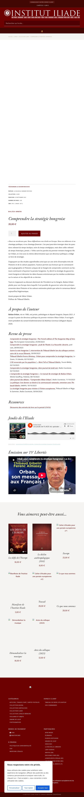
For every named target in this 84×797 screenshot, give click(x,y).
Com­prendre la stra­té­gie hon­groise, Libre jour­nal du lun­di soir (34, 368)
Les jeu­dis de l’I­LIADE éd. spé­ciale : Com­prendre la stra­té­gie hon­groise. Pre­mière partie (38, 444)
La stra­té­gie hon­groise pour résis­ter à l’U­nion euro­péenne (32, 388)
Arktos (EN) (49, 752)
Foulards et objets (17, 716)
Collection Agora (16, 705)
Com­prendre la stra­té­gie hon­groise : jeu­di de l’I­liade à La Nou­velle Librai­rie (39, 345)
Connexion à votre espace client (41, 2)
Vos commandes (51, 705)
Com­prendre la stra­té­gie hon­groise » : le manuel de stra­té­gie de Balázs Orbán (40, 374)
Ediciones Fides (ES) (52, 755)
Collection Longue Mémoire (20, 714)
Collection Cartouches (18, 708)
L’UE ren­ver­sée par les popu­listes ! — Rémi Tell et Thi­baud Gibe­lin (35, 362)
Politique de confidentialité (20, 745)
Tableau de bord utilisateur (55, 702)
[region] (28, 777)
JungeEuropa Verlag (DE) (54, 758)
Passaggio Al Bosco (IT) (53, 764)
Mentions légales (16, 751)
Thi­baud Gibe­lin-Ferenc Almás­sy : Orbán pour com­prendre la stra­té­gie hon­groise (41, 356)
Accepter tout (43, 788)
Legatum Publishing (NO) (54, 761)
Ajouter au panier (29, 233)
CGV (11, 748)
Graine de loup (15, 719)
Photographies (15, 722)
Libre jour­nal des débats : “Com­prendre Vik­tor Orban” (31, 380)
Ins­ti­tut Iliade (11, 444)
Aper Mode (49, 732)
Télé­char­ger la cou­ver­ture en (19, 186)
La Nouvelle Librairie (53, 747)
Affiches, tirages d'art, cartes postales (24, 702)
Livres (15, 36)
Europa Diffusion (51, 738)
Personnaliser (14, 788)
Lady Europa (49, 749)
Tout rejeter (28, 788)
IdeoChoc (48, 744)
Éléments (48, 735)
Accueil (10, 36)
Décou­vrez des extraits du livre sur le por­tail (30, 407)
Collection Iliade (24, 36)
